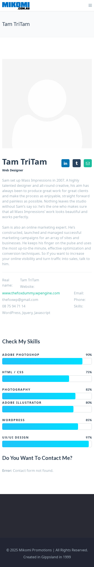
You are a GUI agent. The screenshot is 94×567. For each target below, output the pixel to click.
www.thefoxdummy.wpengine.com (31, 293)
